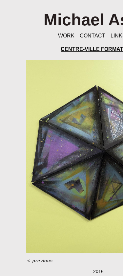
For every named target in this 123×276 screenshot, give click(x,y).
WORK (66, 35)
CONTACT (92, 35)
